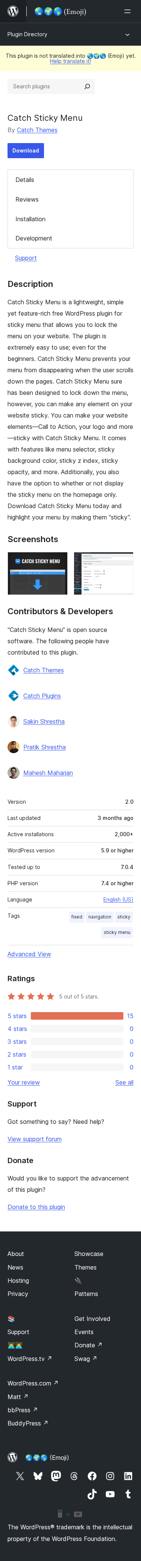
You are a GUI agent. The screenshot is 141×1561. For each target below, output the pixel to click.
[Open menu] (129, 11)
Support (26, 258)
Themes (85, 1267)
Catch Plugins (42, 696)
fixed (76, 917)
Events (84, 1332)
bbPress (23, 1410)
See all (124, 1082)
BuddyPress (28, 1423)
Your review (24, 1082)
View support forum (35, 1139)
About (16, 1253)
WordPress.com (33, 1383)
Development (33, 238)
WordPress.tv (30, 1358)
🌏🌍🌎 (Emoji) (47, 1457)
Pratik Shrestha (44, 747)
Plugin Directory (27, 34)
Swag (85, 1358)
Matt (18, 1397)
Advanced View (29, 954)
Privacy (18, 1293)
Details (24, 179)
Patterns (86, 1293)
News (15, 1267)
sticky (123, 917)
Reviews (27, 199)
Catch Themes (37, 130)
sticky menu (117, 932)
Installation (30, 219)
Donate (88, 1345)
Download (25, 150)
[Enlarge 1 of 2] (57, 562)
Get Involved (92, 1318)
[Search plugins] (87, 86)
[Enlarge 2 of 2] (123, 562)
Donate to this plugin (36, 1207)
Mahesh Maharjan (48, 773)
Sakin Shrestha (44, 721)
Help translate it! (70, 61)
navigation (99, 917)
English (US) (118, 899)
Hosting (18, 1280)
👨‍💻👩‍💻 (15, 1345)
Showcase (88, 1253)
